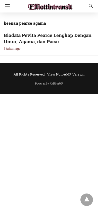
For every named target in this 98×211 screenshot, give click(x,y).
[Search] (89, 6)
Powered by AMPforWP (49, 83)
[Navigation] (6, 6)
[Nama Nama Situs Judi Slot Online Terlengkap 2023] (50, 4)
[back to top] (86, 200)
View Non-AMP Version (65, 74)
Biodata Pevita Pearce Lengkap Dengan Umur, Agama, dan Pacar (47, 38)
